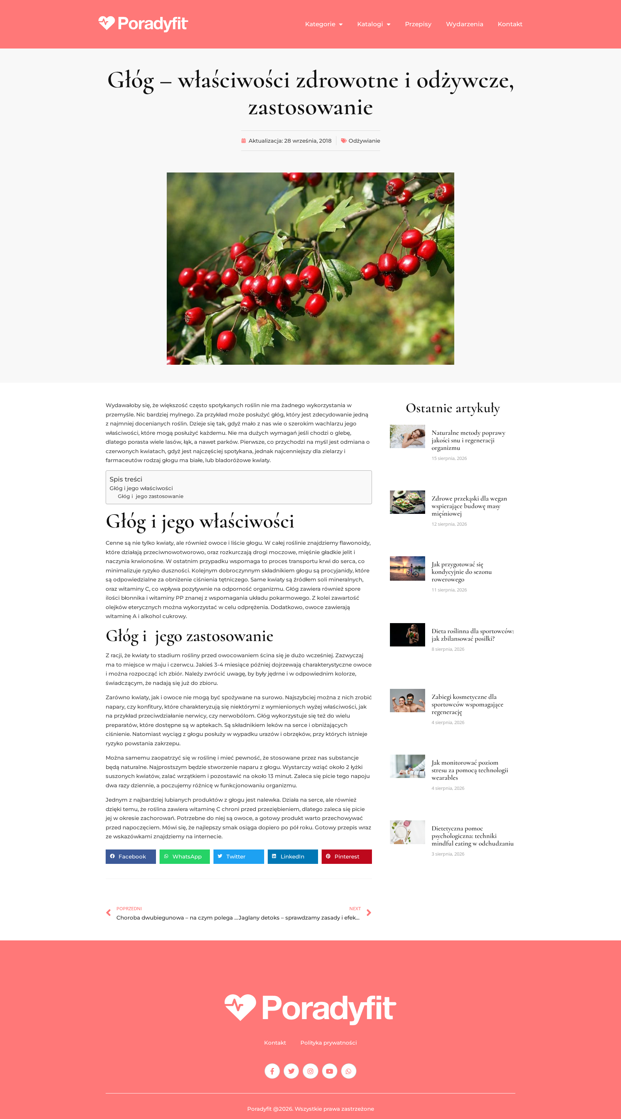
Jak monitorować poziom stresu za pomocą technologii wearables (470, 770)
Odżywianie (364, 140)
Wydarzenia (464, 24)
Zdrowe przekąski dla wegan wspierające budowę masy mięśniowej (469, 505)
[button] (131, 856)
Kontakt (510, 24)
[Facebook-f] (272, 1071)
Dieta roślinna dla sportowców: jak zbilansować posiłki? (473, 635)
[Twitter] (291, 1071)
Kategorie (320, 24)
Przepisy (418, 24)
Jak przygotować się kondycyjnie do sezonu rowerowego (462, 571)
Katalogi (370, 24)
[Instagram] (310, 1071)
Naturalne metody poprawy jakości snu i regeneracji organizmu (468, 440)
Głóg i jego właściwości (141, 488)
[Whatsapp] (348, 1071)
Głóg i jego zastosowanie (151, 496)
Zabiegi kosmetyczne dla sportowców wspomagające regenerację (467, 704)
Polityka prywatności (328, 1043)
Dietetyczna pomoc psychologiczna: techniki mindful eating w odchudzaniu (473, 835)
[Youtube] (329, 1071)
